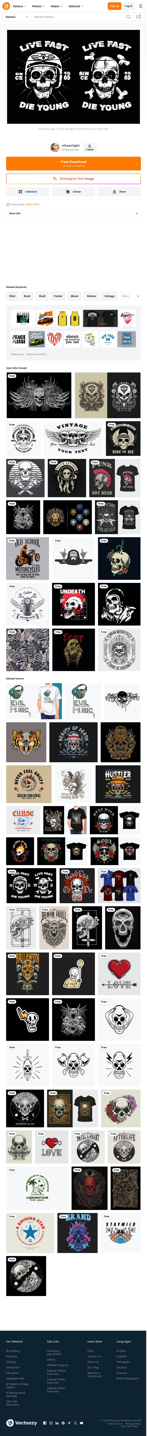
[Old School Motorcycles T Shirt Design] (27, 556)
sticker (91, 294)
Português (120, 1360)
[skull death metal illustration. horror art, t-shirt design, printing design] (73, 648)
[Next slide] (132, 294)
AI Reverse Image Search (15, 1383)
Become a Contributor (93, 1372)
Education (12, 1371)
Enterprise (13, 1365)
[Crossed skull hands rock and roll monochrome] (25, 476)
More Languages (124, 1376)
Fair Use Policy (126, 1424)
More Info (14, 211)
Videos (55, 6)
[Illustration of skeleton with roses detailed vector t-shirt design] (62, 849)
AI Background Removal (15, 1392)
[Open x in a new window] (75, 1421)
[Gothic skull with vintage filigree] (107, 393)
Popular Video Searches (55, 1391)
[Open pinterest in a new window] (63, 1421)
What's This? (32, 204)
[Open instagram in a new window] (50, 1421)
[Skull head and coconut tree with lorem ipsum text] (37, 1186)
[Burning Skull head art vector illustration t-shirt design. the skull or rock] (20, 849)
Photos (37, 6)
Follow (90, 149)
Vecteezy (11, 1354)
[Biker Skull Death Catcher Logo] (67, 476)
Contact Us (93, 1354)
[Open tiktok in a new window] (69, 1421)
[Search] (128, 16)
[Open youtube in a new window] (81, 1421)
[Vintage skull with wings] (73, 436)
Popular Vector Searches (55, 1373)
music (74, 294)
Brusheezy (13, 1349)
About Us (92, 1360)
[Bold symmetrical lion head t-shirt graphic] (67, 515)
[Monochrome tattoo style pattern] (27, 648)
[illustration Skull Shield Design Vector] (119, 1017)
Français (119, 1371)
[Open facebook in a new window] (44, 1421)
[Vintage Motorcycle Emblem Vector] (27, 602)
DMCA (50, 1357)
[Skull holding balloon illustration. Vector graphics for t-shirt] (73, 971)
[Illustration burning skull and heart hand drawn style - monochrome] (88, 1144)
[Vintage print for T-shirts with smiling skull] (77, 883)
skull (42, 294)
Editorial (74, 6)
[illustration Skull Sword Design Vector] (27, 1063)
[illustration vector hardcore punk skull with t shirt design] (117, 515)
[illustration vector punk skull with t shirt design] (114, 476)
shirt (12, 294)
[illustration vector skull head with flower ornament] (120, 1106)
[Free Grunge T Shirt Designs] (31, 883)
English (118, 1349)
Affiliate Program (51, 1364)
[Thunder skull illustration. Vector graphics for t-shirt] (27, 1017)
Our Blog (91, 1365)
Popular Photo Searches (55, 1382)
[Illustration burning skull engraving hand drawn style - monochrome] (124, 1144)
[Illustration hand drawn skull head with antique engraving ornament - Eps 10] (54, 925)
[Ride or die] (123, 436)
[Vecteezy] (6, 6)
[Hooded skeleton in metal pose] (73, 556)
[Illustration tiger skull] (26, 740)
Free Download (73, 163)
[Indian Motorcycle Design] (119, 648)
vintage (110, 294)
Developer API (15, 1376)
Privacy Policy (130, 1421)
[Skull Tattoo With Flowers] (119, 556)
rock (27, 294)
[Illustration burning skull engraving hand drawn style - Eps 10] (25, 1106)
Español (119, 1354)
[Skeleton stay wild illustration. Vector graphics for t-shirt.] (120, 1231)
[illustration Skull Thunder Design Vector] (119, 1063)
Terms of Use (112, 1421)
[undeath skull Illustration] (73, 602)
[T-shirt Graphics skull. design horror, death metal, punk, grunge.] (23, 515)
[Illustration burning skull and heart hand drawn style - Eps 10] (26, 1274)
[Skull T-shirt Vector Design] (39, 393)
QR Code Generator (12, 1401)
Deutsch (119, 1365)
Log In (128, 6)
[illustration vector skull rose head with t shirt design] (72, 1106)
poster (58, 294)
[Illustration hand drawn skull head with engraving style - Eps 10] (122, 925)
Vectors (18, 6)
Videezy (11, 1360)
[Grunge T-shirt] (119, 883)
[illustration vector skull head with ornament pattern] (19, 1144)
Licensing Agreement (53, 1350)
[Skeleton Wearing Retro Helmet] (119, 602)
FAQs (89, 1349)
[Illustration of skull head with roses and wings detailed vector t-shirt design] (115, 849)
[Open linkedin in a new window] (57, 1421)
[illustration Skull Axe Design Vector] (73, 1063)
